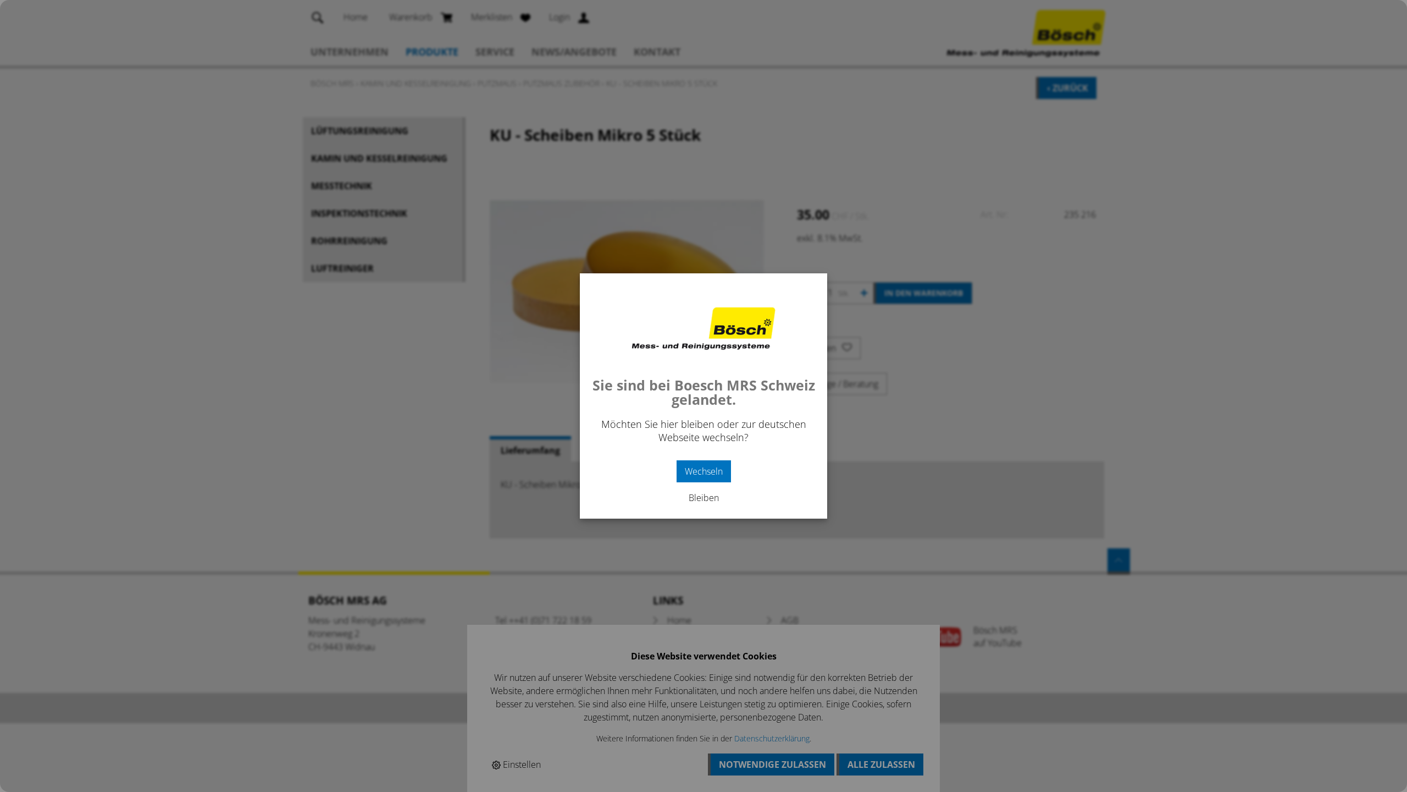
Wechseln (704, 471)
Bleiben (704, 497)
